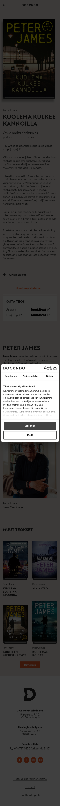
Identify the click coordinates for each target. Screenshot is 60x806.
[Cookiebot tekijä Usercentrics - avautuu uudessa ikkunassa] (44, 368)
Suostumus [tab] (11, 376)
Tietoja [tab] (49, 376)
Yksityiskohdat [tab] (30, 376)
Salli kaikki (30, 426)
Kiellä (30, 435)
